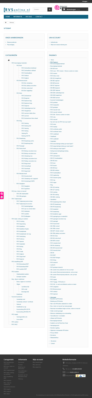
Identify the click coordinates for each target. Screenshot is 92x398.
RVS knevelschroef (55, 250)
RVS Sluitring (25, 123)
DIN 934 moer (54, 68)
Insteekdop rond (21, 299)
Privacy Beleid (54, 332)
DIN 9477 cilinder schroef (57, 231)
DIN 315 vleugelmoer (55, 78)
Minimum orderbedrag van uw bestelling (60, 313)
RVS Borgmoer (25, 98)
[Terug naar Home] (5, 22)
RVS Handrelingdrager (27, 206)
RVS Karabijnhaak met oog (24, 234)
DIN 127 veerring (54, 189)
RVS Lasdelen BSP (22, 269)
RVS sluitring (53, 192)
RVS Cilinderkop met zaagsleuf (30, 178)
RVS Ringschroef (26, 163)
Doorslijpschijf (25, 291)
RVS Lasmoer (25, 115)
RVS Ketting (20, 246)
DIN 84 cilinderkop (55, 245)
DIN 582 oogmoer (54, 80)
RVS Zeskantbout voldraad (29, 70)
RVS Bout (19, 65)
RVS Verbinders (25, 211)
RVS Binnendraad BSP (23, 264)
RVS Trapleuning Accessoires (24, 203)
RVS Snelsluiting (21, 236)
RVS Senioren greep (55, 177)
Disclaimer (53, 335)
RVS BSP (53, 255)
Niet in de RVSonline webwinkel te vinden (61, 303)
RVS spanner (53, 153)
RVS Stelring (25, 131)
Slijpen (18, 284)
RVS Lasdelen (25, 213)
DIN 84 (52, 252)
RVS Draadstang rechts (28, 141)
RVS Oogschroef (25, 171)
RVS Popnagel (20, 146)
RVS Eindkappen (25, 216)
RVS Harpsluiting (21, 224)
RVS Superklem (25, 188)
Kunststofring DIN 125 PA (23, 309)
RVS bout (52, 163)
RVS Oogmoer (25, 105)
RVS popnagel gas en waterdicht (58, 216)
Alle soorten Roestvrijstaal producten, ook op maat (63, 274)
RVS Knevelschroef (27, 176)
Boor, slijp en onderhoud (18, 279)
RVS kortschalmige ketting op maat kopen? (61, 143)
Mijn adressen (37, 364)
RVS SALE (29, 17)
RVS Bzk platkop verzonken (29, 85)
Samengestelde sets (22, 317)
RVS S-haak (20, 251)
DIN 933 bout (53, 168)
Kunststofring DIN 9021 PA (24, 312)
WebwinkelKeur (54, 337)
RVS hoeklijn (53, 126)
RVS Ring (19, 120)
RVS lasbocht (54, 262)
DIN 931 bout (53, 160)
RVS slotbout (53, 291)
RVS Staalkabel (21, 244)
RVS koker (53, 124)
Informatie (17, 17)
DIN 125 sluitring (54, 187)
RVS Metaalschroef (22, 173)
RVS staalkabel (54, 139)
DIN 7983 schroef (54, 228)
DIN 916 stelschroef (55, 238)
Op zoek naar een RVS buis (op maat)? (60, 122)
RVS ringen (53, 182)
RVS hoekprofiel (54, 105)
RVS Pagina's (54, 62)
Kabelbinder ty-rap (21, 307)
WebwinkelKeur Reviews (63, 395)
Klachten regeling (54, 328)
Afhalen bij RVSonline (56, 318)
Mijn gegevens (37, 367)
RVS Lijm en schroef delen (28, 208)
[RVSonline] (17, 10)
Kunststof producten (17, 296)
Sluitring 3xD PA (25, 136)
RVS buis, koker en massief (19, 191)
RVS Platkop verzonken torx (29, 161)
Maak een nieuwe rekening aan (58, 44)
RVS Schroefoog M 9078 (27, 181)
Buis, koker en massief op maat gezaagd (61, 306)
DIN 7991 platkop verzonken (57, 233)
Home (8, 17)
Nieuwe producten (11, 42)
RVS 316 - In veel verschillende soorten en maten (63, 284)
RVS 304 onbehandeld (22, 193)
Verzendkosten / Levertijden (57, 315)
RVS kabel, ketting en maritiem (20, 219)
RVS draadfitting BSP (17, 261)
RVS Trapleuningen (17, 198)
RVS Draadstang (21, 138)
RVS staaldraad (54, 134)
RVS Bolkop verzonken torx (29, 153)
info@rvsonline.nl (74, 372)
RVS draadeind (54, 209)
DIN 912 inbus (54, 235)
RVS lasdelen (15, 271)
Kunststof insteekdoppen (56, 100)
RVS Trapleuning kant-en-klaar (25, 201)
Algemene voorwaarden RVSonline (59, 330)
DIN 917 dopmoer (54, 85)
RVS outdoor (15, 322)
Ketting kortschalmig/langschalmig (59, 151)
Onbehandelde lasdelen (23, 274)
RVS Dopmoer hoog (27, 103)
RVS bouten (53, 165)
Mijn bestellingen (37, 362)
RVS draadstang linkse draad (58, 202)
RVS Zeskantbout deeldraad (29, 68)
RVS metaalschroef (55, 243)
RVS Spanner (20, 241)
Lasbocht (52, 265)
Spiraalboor (53, 199)
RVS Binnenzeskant (22, 80)
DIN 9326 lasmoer (55, 97)
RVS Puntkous (20, 239)
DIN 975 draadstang (55, 204)
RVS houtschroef (54, 223)
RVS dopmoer (54, 294)
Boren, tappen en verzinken (24, 281)
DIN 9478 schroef (54, 240)
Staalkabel (53, 141)
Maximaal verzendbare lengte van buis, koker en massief (65, 308)
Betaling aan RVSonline (56, 301)
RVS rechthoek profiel (56, 129)
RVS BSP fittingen (55, 257)
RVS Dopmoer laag (27, 100)
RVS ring (52, 180)
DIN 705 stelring (54, 194)
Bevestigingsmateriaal (56, 66)
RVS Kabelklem (21, 226)
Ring (51, 185)
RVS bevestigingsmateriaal (57, 63)
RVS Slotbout (25, 75)
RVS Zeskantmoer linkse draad (29, 118)
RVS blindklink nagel (55, 214)
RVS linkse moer (54, 75)
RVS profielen (54, 102)
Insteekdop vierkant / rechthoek (25, 301)
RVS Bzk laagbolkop (26, 90)
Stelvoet (19, 304)
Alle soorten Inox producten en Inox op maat (61, 269)
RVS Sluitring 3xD (26, 126)
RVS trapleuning (54, 175)
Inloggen (84, 1)
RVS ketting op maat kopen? (57, 148)
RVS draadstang (54, 211)
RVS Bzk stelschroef (27, 88)
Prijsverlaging (10, 44)
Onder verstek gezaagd (56, 311)
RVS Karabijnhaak (21, 231)
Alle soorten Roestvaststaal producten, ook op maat (63, 272)
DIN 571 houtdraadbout (56, 158)
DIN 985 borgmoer (55, 88)
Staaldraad (53, 136)
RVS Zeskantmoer (26, 95)
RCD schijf (24, 289)
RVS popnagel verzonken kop (58, 219)
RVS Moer (19, 93)
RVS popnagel (54, 221)
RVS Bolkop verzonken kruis (29, 151)
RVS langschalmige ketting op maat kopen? (61, 146)
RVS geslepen (54, 107)
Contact (39, 17)
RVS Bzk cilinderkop (27, 83)
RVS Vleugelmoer (26, 110)
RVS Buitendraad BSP (22, 266)
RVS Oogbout (25, 78)
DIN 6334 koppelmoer (56, 95)
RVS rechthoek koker (56, 131)
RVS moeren (53, 73)
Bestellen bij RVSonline (56, 299)
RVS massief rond (55, 109)
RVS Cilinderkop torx (27, 156)
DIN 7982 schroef (54, 226)
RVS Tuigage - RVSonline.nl (57, 282)
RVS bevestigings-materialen (19, 63)
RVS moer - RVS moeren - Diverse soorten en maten (64, 71)
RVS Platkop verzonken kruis (29, 158)
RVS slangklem (54, 286)
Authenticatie (54, 42)
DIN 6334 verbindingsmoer (57, 92)
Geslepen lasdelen (21, 276)
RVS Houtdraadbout (27, 73)
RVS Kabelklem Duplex (23, 229)
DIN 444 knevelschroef (56, 248)
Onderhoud (19, 294)
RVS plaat (53, 277)
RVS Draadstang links (27, 143)
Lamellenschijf (25, 286)
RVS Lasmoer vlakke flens (28, 113)
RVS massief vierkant (56, 112)
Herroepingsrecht (54, 325)
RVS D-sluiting (20, 221)
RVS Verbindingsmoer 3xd (28, 108)
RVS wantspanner (55, 155)
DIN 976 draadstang (55, 206)
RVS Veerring (25, 128)
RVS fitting (53, 260)
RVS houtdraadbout (55, 172)
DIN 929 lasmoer (54, 83)
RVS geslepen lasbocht (56, 267)
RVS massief (53, 119)
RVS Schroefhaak (26, 166)
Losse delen (20, 319)
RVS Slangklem (21, 183)
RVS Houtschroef (21, 148)
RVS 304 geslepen (21, 196)
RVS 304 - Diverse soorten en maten (60, 114)
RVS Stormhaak (26, 168)
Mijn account (38, 359)
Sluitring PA (25, 133)
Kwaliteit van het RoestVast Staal (59, 323)
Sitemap (20, 379)
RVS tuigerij (15, 314)
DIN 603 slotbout (54, 170)
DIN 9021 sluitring (55, 197)
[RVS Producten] (9, 60)
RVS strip (52, 117)
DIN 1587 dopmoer (55, 90)
